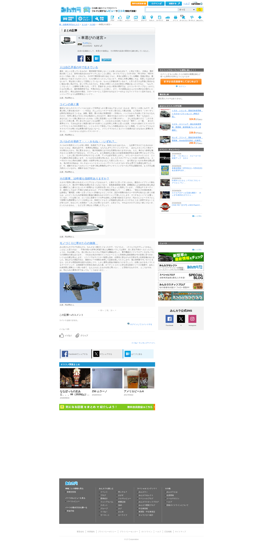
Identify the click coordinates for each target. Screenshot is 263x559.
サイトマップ (180, 532)
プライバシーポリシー (107, 532)
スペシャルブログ (146, 498)
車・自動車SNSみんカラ (69, 24)
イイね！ (104, 512)
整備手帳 (70, 511)
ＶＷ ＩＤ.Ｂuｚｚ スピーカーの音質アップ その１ (186, 157)
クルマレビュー (124, 498)
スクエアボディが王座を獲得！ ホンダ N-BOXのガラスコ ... (186, 194)
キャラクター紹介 (146, 515)
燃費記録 (121, 502)
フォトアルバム (106, 502)
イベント (104, 492)
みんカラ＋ (143, 492)
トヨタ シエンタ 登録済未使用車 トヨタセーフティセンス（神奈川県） (187, 113)
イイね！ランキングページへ (143, 343)
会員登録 (170, 495)
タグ (120, 508)
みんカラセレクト (146, 495)
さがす (121, 495)
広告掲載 (168, 532)
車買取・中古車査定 (147, 512)
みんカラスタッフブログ (149, 502)
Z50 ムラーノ (99, 391)
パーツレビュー (73, 501)
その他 (92, 24)
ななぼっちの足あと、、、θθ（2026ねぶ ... (74, 393)
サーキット (105, 515)
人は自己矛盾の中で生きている (79, 67)
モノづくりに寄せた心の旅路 (79, 243)
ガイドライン (146, 532)
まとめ (84, 24)
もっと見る (198, 216)
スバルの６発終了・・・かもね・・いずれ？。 (88, 141)
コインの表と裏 (69, 104)
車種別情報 (71, 492)
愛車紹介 (104, 498)
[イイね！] (106, 61)
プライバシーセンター (129, 532)
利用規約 (91, 532)
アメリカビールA (134, 391)
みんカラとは (172, 492)
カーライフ (122, 515)
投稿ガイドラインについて (177, 505)
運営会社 (80, 532)
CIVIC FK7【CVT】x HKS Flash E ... (187, 205)
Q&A (120, 505)
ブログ (103, 495)
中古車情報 (143, 508)
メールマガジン (173, 498)
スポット (104, 505)
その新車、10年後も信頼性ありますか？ (84, 178)
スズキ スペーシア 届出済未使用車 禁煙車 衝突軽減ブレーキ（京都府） (186, 127)
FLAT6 (85, 43)
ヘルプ (186, 3)
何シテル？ (122, 492)
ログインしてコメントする (141, 324)
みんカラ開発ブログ (147, 505)
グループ (104, 508)
